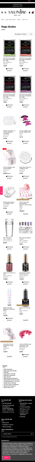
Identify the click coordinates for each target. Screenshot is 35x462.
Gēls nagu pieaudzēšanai (11, 378)
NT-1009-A (21, 349)
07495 (4, 349)
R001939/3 (5, 100)
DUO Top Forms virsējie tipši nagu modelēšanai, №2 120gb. (25, 59)
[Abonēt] (32, 434)
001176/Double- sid (7, 240)
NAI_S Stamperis (7, 237)
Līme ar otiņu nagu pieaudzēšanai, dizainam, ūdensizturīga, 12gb (25, 204)
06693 (4, 313)
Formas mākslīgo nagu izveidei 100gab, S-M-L (25, 131)
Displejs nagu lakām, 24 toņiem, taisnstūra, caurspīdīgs (9, 132)
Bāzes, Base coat (8, 387)
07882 (20, 209)
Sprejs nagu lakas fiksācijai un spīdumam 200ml (9, 309)
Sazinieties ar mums (8, 412)
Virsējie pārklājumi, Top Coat (12, 381)
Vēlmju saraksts (6, 426)
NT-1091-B (5, 136)
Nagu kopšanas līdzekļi (10, 371)
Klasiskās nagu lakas (9, 375)
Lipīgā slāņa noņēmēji (10, 383)
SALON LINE (6, 135)
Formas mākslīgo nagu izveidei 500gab (9, 168)
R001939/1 (5, 63)
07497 (20, 135)
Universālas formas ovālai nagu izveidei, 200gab (8, 345)
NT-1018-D (5, 206)
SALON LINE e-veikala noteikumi (26, 404)
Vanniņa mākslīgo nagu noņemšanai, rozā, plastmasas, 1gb (25, 345)
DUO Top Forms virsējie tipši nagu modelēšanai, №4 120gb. (25, 96)
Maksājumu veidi (24, 409)
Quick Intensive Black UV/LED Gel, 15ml (24, 273)
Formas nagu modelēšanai (11, 384)
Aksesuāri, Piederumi (10, 386)
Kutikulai (6, 372)
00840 (20, 312)
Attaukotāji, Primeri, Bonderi (12, 380)
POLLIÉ (21, 133)
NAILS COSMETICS (7, 62)
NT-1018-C (21, 171)
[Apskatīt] (12, 56)
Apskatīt (25, 214)
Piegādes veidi (24, 411)
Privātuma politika (25, 407)
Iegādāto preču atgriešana (24, 413)
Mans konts (5, 422)
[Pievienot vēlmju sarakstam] (7, 56)
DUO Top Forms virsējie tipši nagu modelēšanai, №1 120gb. (9, 59)
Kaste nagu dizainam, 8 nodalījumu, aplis (25, 168)
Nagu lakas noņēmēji (9, 374)
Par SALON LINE (6, 403)
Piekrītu (6, 457)
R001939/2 (21, 63)
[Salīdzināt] (9, 56)
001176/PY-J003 (23, 242)
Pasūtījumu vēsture (7, 424)
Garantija (22, 416)
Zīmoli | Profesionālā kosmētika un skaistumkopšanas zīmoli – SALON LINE (8, 408)
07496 (4, 171)
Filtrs (1, 189)
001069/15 (5, 277)
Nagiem (5, 366)
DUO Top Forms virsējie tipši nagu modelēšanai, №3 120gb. (9, 96)
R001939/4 (21, 100)
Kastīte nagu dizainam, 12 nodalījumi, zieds (9, 203)
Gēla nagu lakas (8, 369)
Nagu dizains (7, 377)
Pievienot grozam (10, 69)
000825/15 (21, 277)
